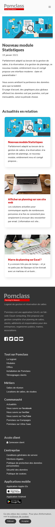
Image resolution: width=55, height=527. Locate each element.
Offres (9, 367)
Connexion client (16, 442)
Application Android (16, 496)
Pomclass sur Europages (18, 420)
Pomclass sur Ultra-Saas (18, 424)
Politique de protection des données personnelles (24, 464)
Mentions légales (14, 459)
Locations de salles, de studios (21, 391)
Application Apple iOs (17, 486)
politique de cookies (19, 516)
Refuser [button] (10, 521)
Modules (10, 363)
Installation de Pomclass (18, 371)
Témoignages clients (16, 375)
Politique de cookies (16, 473)
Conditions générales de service (22, 455)
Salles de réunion (14, 387)
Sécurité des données (17, 469)
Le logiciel (11, 359)
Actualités (11, 404)
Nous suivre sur (19, 408)
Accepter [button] (25, 521)
